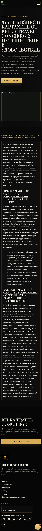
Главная (4, 135)
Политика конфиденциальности (14, 497)
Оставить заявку (11, 81)
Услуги (4, 481)
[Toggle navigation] (38, 3)
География (5, 488)
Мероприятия (6, 484)
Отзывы (4, 494)
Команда (4, 491)
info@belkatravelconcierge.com (13, 515)
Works (11, 135)
